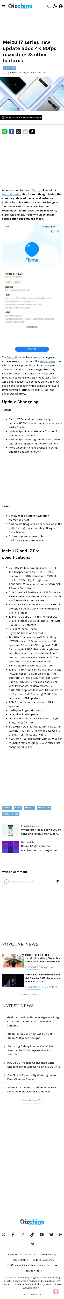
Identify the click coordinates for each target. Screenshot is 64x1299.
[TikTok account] (32, 1235)
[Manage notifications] (56, 1291)
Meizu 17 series (11, 194)
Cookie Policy (20, 1259)
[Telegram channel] (32, 1244)
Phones (6, 808)
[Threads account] (61, 1235)
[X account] (3, 1235)
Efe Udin (14, 72)
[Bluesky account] (51, 1235)
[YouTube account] (42, 1235)
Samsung (33, 987)
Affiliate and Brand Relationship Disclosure (33, 1265)
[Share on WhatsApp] (5, 131)
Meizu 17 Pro (47, 361)
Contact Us (29, 1254)
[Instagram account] (22, 1235)
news (17, 808)
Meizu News (9, 67)
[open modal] (61, 6)
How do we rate (33, 1270)
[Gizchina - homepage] (20, 6)
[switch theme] (54, 6)
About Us (13, 1254)
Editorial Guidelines (43, 1259)
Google (32, 967)
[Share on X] (18, 131)
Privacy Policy (48, 1254)
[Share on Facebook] (11, 131)
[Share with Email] (25, 131)
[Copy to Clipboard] (32, 131)
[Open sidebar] (3, 6)
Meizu (35, 190)
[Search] (49, 6)
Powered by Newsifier (32, 1294)
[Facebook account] (13, 1235)
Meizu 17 (12, 357)
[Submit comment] (57, 881)
